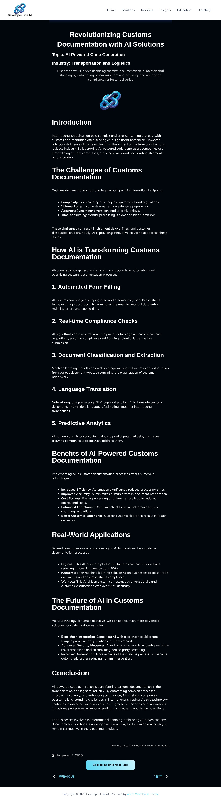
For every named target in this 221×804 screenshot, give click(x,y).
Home (111, 10)
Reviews (147, 10)
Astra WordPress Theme (143, 794)
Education (184, 10)
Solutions (128, 10)
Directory (204, 10)
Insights (165, 10)
